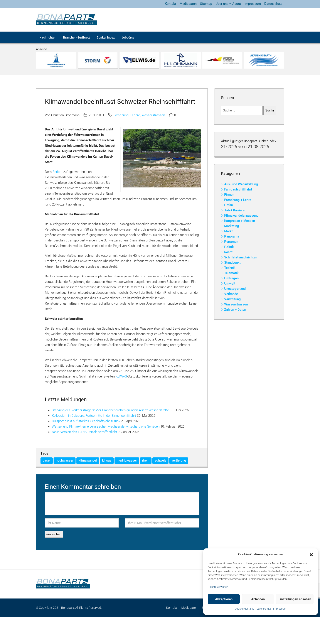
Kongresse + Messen (239, 221)
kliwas (106, 460)
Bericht (57, 172)
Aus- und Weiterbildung (241, 184)
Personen (231, 242)
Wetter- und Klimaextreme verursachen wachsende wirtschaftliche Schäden (106, 426)
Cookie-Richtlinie (244, 608)
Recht (228, 252)
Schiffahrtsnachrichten (240, 257)
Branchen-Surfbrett (76, 37)
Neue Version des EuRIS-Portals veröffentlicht (84, 432)
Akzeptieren (223, 599)
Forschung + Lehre (126, 115)
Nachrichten (47, 37)
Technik (230, 268)
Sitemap (206, 4)
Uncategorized (235, 289)
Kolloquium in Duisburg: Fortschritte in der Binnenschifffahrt (94, 416)
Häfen (228, 205)
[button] (311, 554)
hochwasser (64, 460)
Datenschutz (263, 608)
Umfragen (231, 278)
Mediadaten (188, 4)
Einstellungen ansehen (294, 599)
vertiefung (179, 460)
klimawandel (88, 460)
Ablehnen (258, 599)
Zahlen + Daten (235, 310)
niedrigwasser (127, 460)
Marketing (231, 226)
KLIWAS (121, 376)
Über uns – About (228, 4)
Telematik (231, 273)
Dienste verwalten (218, 586)
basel (47, 460)
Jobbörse (128, 37)
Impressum (279, 608)
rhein (145, 460)
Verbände (231, 294)
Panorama (231, 236)
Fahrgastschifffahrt (238, 189)
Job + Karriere (234, 210)
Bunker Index (106, 37)
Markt (228, 231)
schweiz (160, 460)
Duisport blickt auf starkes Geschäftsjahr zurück (86, 421)
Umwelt (229, 283)
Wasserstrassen (153, 115)
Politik (229, 247)
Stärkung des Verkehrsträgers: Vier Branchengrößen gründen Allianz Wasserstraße (110, 410)
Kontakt (170, 4)
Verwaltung (232, 299)
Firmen (229, 195)
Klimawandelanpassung (241, 215)
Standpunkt (232, 263)
